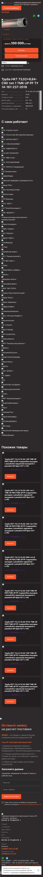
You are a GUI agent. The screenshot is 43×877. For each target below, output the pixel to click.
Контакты (7, 54)
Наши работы (8, 49)
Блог (3, 835)
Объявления (8, 59)
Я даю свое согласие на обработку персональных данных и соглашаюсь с (23, 803)
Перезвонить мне (7, 24)
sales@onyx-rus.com (11, 22)
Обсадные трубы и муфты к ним (16, 39)
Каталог (6, 34)
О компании (8, 44)
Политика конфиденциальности (19, 865)
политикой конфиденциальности (30, 804)
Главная (6, 29)
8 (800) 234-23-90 (10, 20)
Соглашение (36, 865)
